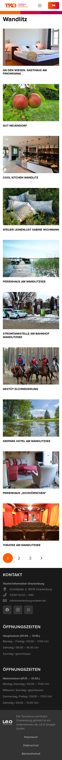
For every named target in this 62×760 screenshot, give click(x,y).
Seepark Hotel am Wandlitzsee (26, 441)
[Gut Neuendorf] (31, 102)
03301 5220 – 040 (22, 595)
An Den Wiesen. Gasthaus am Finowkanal (25, 72)
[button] (40, 5)
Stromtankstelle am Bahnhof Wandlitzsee (26, 335)
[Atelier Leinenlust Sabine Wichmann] (31, 206)
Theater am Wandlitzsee (22, 545)
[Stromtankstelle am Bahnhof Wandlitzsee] (31, 310)
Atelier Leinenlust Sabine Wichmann (31, 230)
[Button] (53, 5)
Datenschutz (31, 745)
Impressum (31, 737)
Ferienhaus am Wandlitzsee (24, 281)
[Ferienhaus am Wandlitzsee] (31, 258)
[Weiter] (41, 558)
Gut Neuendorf (15, 126)
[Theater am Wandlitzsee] (31, 522)
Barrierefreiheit (31, 754)
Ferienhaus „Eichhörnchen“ (24, 493)
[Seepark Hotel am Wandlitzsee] (31, 418)
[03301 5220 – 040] (6, 595)
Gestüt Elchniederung (20, 389)
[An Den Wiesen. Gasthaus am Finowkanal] (31, 47)
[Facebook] (7, 610)
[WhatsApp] (28, 610)
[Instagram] (18, 610)
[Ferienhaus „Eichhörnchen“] (31, 470)
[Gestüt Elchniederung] (31, 366)
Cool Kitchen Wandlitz (20, 177)
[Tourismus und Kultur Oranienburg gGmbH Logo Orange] (16, 5)
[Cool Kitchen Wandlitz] (31, 154)
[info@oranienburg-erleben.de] (6, 600)
